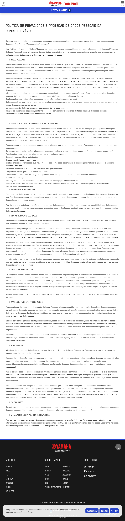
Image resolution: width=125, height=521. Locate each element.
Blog (46, 483)
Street (8, 471)
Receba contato (59, 10)
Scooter (9, 467)
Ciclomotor (10, 491)
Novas (47, 467)
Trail (7, 475)
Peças (47, 475)
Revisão (47, 479)
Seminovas (66, 467)
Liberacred (66, 487)
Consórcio (66, 471)
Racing (8, 487)
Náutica (65, 483)
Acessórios (66, 475)
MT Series (9, 483)
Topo (118, 448)
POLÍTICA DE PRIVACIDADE (53, 487)
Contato (65, 479)
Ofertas (48, 471)
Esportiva (9, 479)
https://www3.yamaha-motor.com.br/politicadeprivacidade (94, 237)
